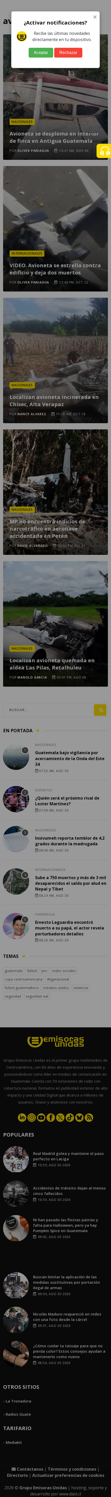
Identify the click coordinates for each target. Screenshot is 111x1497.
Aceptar (41, 52)
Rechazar (68, 52)
